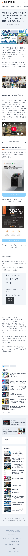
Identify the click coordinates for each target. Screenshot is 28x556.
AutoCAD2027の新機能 (17, 478)
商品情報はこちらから (14, 141)
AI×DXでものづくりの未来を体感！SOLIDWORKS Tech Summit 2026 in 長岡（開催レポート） (18, 459)
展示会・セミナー (12, 413)
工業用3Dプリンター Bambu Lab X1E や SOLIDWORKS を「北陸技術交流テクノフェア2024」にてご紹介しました (18, 388)
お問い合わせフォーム (10, 300)
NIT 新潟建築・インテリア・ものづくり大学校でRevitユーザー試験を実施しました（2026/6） (18, 466)
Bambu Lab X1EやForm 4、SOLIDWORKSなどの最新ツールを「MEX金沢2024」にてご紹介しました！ (18, 381)
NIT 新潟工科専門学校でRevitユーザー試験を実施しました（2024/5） (18, 407)
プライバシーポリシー (19, 538)
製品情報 (12, 6)
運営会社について (10, 544)
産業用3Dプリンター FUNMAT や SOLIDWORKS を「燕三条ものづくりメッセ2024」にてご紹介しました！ (18, 401)
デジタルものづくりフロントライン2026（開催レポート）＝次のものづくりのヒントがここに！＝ (18, 453)
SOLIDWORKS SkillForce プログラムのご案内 (18, 484)
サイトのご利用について (14, 541)
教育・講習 (19, 6)
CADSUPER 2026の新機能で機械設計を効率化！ (18, 503)
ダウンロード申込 (14, 195)
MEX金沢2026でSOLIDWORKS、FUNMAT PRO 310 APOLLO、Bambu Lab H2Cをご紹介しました (18, 394)
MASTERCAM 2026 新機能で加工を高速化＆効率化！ (18, 497)
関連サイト (20, 544)
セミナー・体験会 (5, 6)
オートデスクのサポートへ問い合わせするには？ (18, 509)
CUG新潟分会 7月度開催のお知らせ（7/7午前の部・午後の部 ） (18, 472)
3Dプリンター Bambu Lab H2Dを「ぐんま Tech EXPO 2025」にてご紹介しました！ (18, 375)
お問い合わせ (6, 538)
